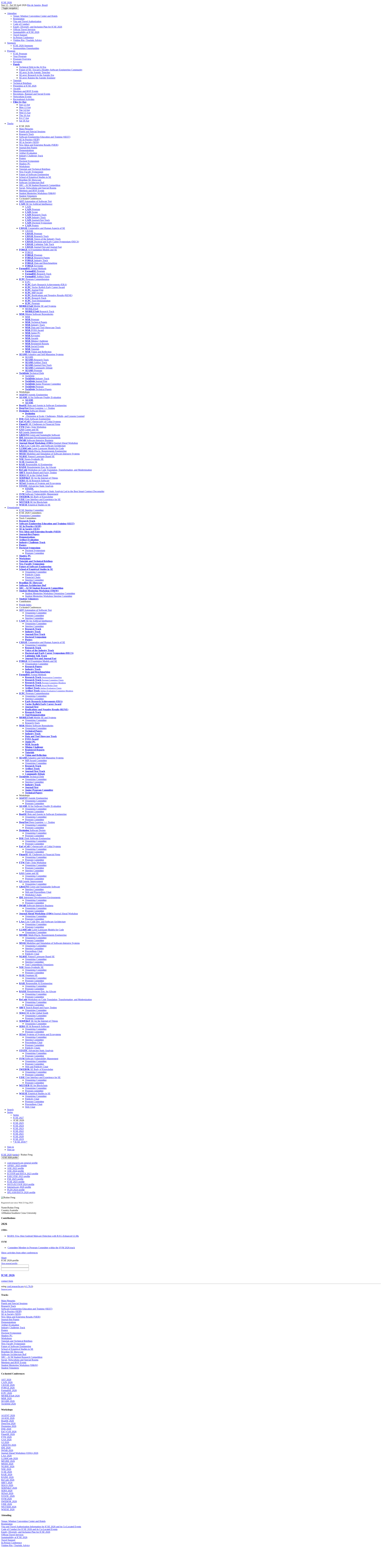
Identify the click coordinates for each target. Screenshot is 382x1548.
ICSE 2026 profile (10, 1158)
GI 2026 (5, 1442)
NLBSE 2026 (7, 1466)
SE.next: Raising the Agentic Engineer (37, 78)
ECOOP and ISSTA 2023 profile (22, 1173)
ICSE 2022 (18, 1131)
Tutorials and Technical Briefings (34, 169)
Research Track (26, 134)
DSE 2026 (6, 1429)
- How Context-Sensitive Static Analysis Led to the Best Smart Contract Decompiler (64, 491)
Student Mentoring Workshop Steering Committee (48, 596)
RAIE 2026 (6, 1474)
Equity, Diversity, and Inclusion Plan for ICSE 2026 (37, 27)
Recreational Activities (23, 99)
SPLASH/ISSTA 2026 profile (21, 1192)
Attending (12, 13)
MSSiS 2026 (7, 1464)
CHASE (29, 231)
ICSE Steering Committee (31, 510)
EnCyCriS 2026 (8, 1431)
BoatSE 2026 (7, 1421)
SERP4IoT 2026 (9, 1488)
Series (16, 1115)
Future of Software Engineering (34, 174)
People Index (25, 604)
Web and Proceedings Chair (38, 892)
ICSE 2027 (18, 1117)
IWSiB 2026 (7, 1450)
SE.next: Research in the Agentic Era (36, 75)
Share (4, 1257)
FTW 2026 (6, 1437)
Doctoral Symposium (29, 161)
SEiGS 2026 (7, 1485)
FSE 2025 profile (15, 1179)
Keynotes (17, 61)
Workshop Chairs (33, 895)
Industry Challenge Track (31, 155)
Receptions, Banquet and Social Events (31, 94)
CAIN (28, 206)
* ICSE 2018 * (20, 1142)
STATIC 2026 (8, 1496)
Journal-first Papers (28, 147)
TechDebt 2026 (8, 1404)
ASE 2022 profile (15, 1168)
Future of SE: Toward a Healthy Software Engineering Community (50, 69)
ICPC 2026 (6, 1393)
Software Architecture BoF (31, 182)
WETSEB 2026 (8, 1506)
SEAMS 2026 (8, 1401)
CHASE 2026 (8, 1385)
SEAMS (29, 357)
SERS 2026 (6, 1490)
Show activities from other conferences (19, 1252)
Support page (6, 1289)
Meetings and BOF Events (25, 91)
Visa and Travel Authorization (27, 21)
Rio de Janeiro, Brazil (37, 5)
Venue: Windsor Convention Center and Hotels (35, 16)
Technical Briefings (22, 83)
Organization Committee (36, 664)
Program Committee (34, 553)
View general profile (9, 1263)
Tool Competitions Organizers (39, 964)
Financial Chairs (32, 577)
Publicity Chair (32, 954)
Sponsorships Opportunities (26, 48)
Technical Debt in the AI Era (32, 67)
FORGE (29, 252)
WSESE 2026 (7, 1509)
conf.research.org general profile (22, 1163)
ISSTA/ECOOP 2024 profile (20, 1184)
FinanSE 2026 (8, 1434)
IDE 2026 (6, 1447)
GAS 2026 (6, 1439)
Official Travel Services (24, 29)
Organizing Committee (30, 515)
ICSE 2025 (18, 1123)
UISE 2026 (6, 1504)
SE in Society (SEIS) (29, 142)
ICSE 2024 (18, 1125)
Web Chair (30, 1107)
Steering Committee (34, 580)
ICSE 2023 (18, 1128)
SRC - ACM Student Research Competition (39, 185)
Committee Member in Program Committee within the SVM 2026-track (41, 1247)
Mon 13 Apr (25, 107)
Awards (16, 88)
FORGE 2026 (8, 1387)
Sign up (10, 1149)
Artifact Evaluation (28, 153)
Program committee (34, 1091)
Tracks (10, 123)
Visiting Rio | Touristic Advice (27, 40)
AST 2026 (6, 1379)
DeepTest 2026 (8, 1423)
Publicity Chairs (32, 574)
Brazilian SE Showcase (30, 180)
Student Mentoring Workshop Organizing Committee (50, 593)
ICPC (27, 282)
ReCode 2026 (7, 1480)
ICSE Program (20, 53)
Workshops (24, 166)
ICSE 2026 (6, 1154)
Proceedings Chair (33, 951)
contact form (7, 1281)
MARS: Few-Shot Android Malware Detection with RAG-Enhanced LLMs (43, 1236)
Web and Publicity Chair (36, 1066)
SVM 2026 (6, 1498)
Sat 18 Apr (24, 121)
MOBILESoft (31, 308)
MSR (27, 317)
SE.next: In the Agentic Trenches (34, 72)
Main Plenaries (26, 129)
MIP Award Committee (36, 760)
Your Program (19, 56)
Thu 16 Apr (24, 115)
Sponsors (11, 43)
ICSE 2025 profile (15, 1181)
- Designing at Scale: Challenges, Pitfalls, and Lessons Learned (54, 416)
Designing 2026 (8, 1426)
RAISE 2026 (7, 1477)
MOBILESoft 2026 (10, 1395)
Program (11, 51)
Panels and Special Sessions (32, 131)
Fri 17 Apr (24, 118)
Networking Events (22, 96)
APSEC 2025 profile (17, 1165)
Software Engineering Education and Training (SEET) (44, 137)
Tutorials (17, 80)
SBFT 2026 (6, 1482)
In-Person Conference (23, 37)
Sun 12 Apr (24, 104)
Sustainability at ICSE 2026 (26, 32)
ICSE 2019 (18, 1139)
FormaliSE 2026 (9, 1390)
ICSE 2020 (18, 1136)
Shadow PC (24, 163)
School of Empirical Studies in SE (35, 177)
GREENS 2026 (8, 1445)
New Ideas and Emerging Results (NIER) (38, 145)
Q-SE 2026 (6, 1472)
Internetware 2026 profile (19, 1187)
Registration (18, 18)
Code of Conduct (21, 24)
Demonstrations (26, 150)
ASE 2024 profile (15, 1171)
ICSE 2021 (18, 1134)
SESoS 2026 (7, 1493)
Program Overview (22, 59)
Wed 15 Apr (25, 112)
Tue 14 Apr (24, 110)
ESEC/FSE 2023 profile (18, 1176)
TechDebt (29, 376)
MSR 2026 (6, 1398)
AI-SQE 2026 (7, 1418)
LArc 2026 (6, 1455)
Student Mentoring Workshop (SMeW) (37, 193)
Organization (13, 507)
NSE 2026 (6, 1469)
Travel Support (20, 35)
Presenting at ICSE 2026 (24, 86)
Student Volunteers (28, 196)
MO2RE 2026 (8, 1461)
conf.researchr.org (15, 1286)
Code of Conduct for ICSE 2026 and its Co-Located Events (29, 1529)
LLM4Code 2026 (9, 1458)
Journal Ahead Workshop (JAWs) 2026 (19, 1453)
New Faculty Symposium (31, 172)
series (15, 1154)
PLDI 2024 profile (16, 1189)
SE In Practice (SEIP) (29, 139)
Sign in (10, 1147)
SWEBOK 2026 (9, 1501)
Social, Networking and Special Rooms (37, 188)
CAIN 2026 (7, 1382)
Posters (22, 158)
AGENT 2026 (8, 1415)
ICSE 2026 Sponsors (23, 45)
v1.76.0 (28, 1286)
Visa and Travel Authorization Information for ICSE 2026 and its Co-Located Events (41, 1526)
